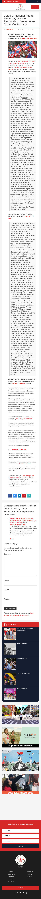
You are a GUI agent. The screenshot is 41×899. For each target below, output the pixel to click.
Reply (12, 539)
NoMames (29, 874)
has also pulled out (19, 449)
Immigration (30, 871)
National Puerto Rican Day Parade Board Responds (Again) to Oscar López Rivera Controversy (23, 520)
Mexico (11, 879)
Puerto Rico (11, 876)
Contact (30, 876)
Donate (35, 6)
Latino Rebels (9, 29)
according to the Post (24, 419)
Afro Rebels (11, 881)
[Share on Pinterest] (24, 497)
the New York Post (18, 383)
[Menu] (6, 7)
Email (6, 590)
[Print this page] (29, 497)
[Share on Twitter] (15, 497)
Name (6, 581)
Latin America (11, 874)
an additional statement (28, 38)
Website (6, 599)
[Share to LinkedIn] (19, 497)
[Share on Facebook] (10, 497)
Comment (7, 554)
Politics (11, 871)
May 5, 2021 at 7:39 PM (18, 525)
